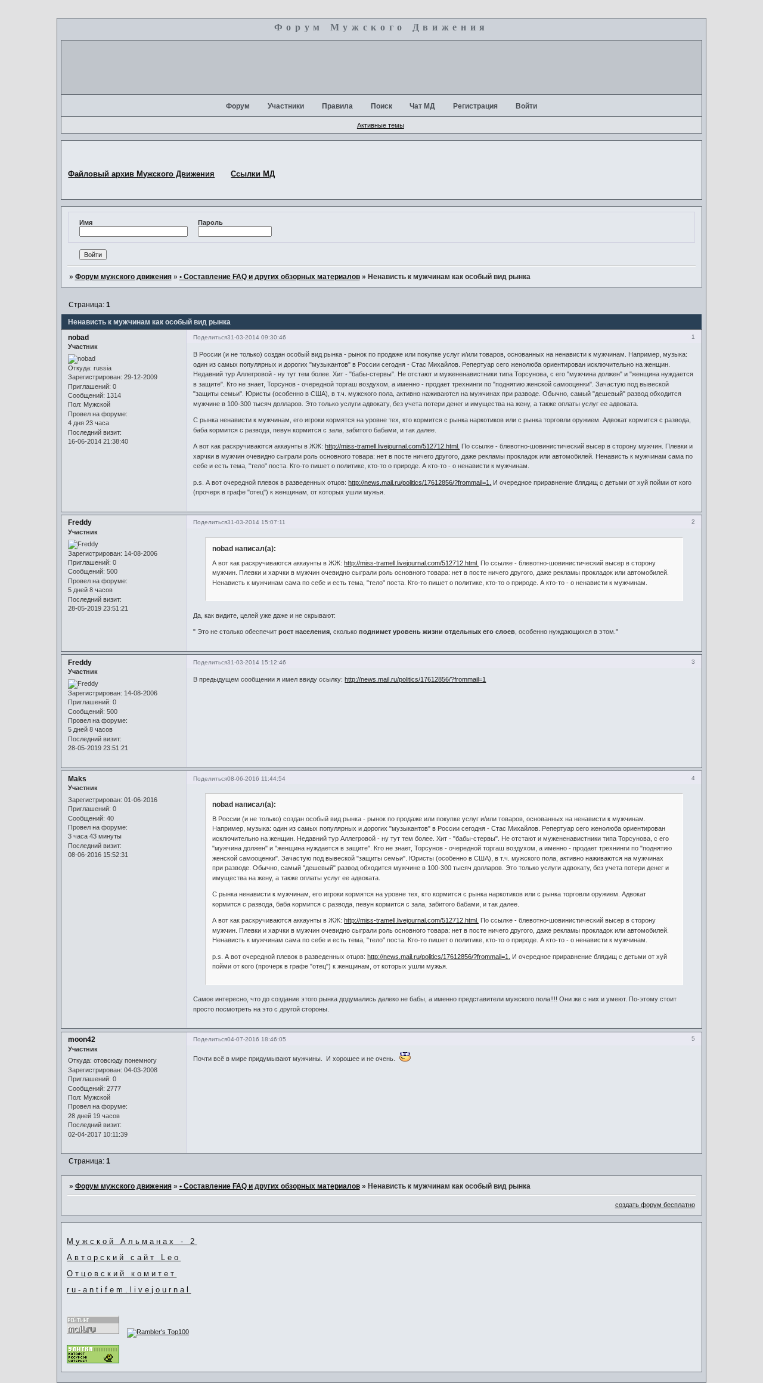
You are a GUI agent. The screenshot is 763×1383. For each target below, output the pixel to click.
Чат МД (422, 106)
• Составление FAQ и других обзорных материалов (269, 277)
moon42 (81, 1039)
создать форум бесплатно (655, 1204)
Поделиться (210, 337)
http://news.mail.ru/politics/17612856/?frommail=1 (415, 679)
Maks (77, 779)
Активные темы (380, 125)
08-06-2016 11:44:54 (256, 778)
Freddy (80, 522)
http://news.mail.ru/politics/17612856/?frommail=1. (419, 482)
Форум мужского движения (123, 277)
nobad (78, 337)
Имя (85, 222)
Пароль (210, 222)
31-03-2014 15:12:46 (256, 662)
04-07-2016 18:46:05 (256, 1039)
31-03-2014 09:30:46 (256, 337)
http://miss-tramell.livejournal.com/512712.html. (392, 446)
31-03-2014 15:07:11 (256, 522)
